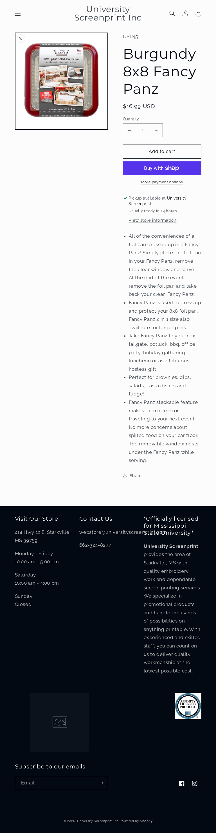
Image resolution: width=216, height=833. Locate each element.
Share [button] (136, 475)
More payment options (162, 182)
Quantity (131, 119)
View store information (152, 220)
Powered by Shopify (136, 821)
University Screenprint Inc (97, 821)
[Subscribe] (101, 783)
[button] (17, 13)
